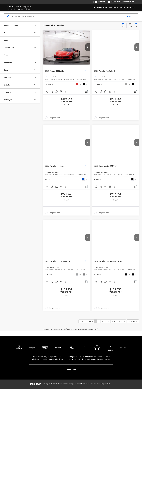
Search (129, 16)
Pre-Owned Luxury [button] (117, 8)
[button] (87, 47)
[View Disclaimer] (65, 91)
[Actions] (86, 71)
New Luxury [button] (102, 8)
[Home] (94, 7)
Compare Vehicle (55, 118)
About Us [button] (131, 8)
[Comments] (86, 91)
